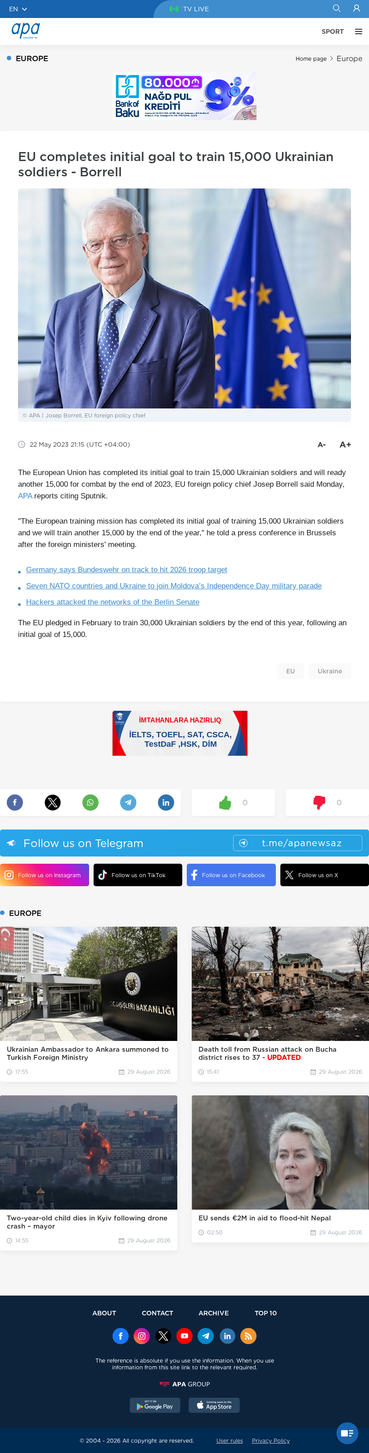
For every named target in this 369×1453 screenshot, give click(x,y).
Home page (311, 58)
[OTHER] (356, 31)
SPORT (333, 31)
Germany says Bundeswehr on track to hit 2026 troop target (126, 569)
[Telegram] (206, 1337)
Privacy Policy (271, 1440)
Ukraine (330, 671)
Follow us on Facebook (233, 875)
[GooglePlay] (155, 1406)
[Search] (336, 9)
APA (25, 496)
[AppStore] (214, 1406)
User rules (229, 1440)
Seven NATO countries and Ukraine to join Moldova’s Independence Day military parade (174, 586)
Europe (349, 58)
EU (290, 671)
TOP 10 (266, 1313)
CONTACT (157, 1313)
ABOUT (104, 1313)
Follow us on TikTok (139, 875)
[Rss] (248, 1337)
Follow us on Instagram (49, 875)
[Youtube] (184, 1337)
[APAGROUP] (184, 1384)
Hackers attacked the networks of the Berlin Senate (112, 602)
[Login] (356, 8)
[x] (163, 1337)
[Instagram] (142, 1337)
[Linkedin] (227, 1337)
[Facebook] (120, 1337)
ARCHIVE (213, 1313)
